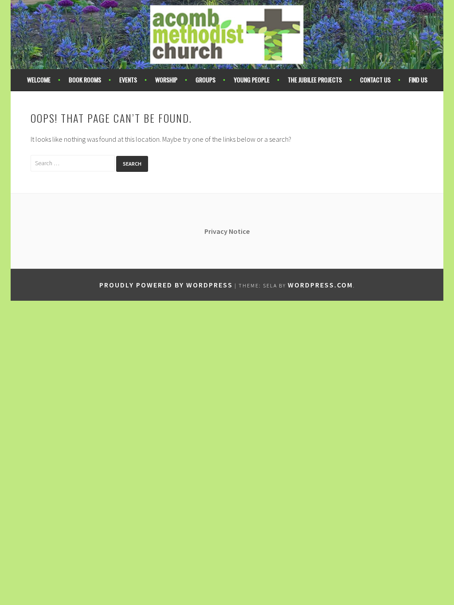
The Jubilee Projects (315, 79)
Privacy (216, 231)
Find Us (418, 79)
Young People (252, 79)
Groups (205, 79)
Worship (166, 79)
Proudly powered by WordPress (166, 284)
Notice (239, 231)
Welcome (39, 79)
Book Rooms (85, 79)
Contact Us (375, 79)
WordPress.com (320, 284)
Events (128, 79)
